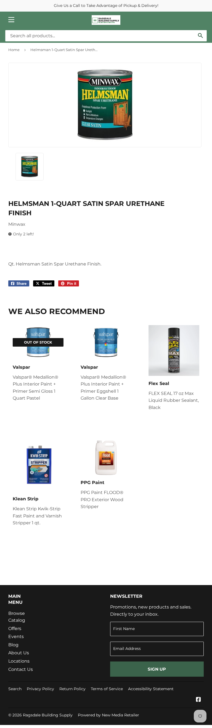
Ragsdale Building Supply (48, 715)
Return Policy (72, 689)
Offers (14, 628)
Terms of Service (107, 689)
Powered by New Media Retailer (108, 715)
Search (15, 689)
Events (16, 636)
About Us (18, 652)
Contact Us (20, 669)
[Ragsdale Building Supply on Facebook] (198, 700)
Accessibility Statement (151, 689)
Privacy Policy (40, 689)
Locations (19, 661)
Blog (13, 644)
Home (14, 49)
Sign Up (157, 669)
